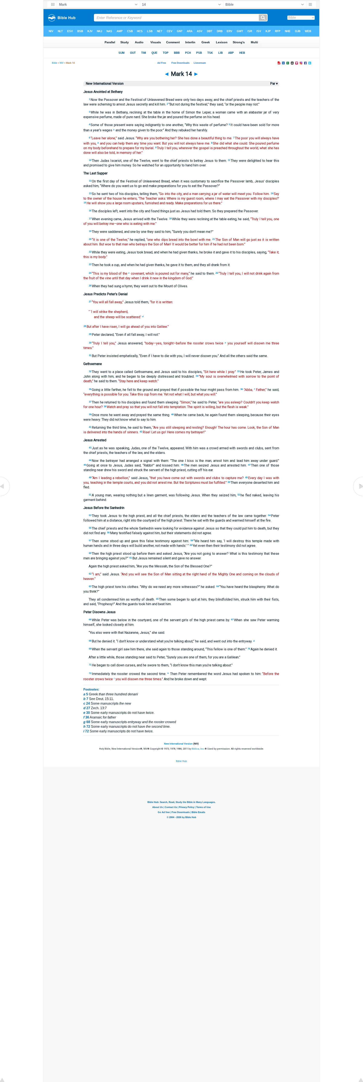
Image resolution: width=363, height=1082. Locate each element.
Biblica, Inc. (198, 748)
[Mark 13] (5, 496)
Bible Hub (181, 761)
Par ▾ (274, 84)
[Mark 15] (357, 496)
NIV (61, 63)
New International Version (178, 743)
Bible (54, 63)
